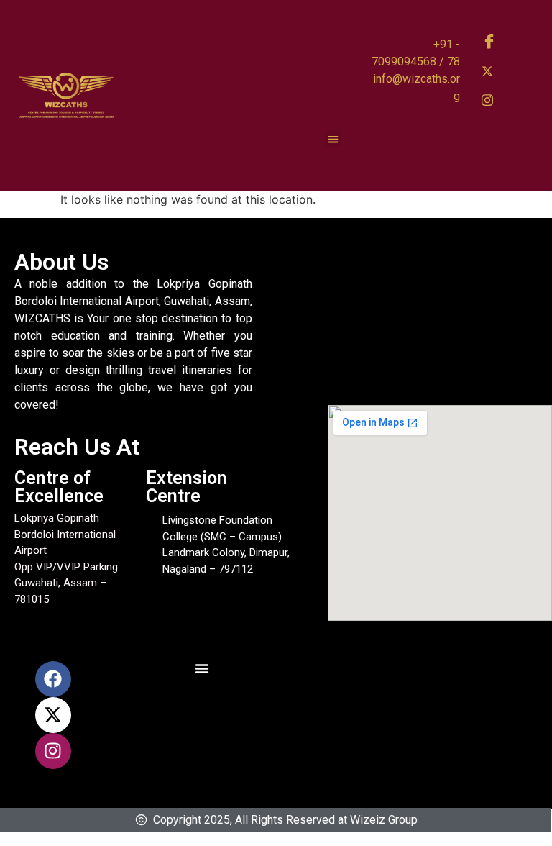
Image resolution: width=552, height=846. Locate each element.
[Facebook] (492, 42)
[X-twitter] (53, 715)
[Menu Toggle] (202, 668)
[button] (333, 139)
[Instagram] (492, 99)
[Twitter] (492, 70)
